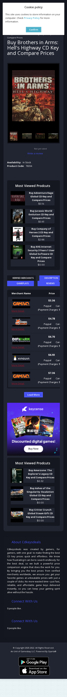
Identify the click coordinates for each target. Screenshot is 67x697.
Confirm (33, 29)
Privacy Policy (32, 18)
